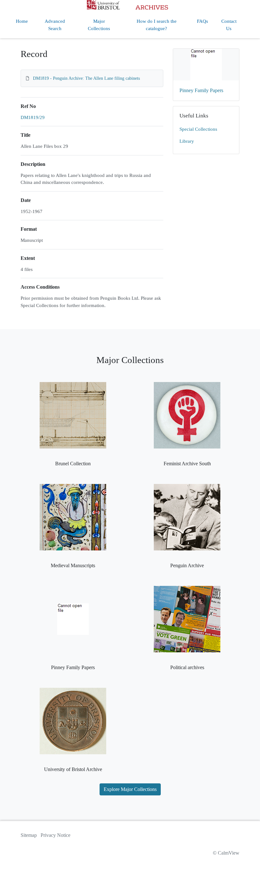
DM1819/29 (33, 117)
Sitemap (29, 835)
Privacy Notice (55, 835)
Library (186, 141)
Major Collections (99, 25)
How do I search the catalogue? (157, 25)
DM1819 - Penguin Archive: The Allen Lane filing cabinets (86, 78)
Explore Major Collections (130, 789)
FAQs (202, 21)
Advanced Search (55, 25)
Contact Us (229, 25)
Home (22, 21)
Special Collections (198, 129)
